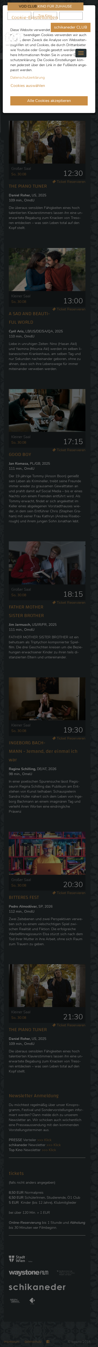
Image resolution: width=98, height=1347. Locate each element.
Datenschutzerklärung (27, 77)
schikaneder (19, 15)
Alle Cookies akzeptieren (49, 100)
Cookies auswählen (28, 85)
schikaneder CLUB (70, 27)
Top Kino (45, 15)
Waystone (71, 15)
